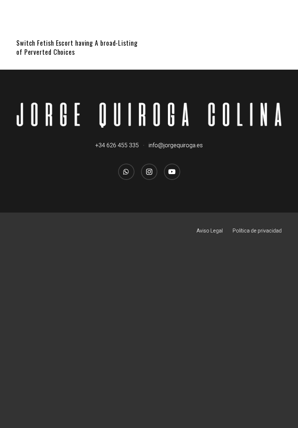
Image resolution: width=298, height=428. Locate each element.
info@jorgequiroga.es (176, 145)
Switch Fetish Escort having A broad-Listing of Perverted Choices (77, 47)
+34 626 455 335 (117, 145)
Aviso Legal (210, 231)
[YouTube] (172, 172)
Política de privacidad (257, 231)
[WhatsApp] (126, 172)
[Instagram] (149, 172)
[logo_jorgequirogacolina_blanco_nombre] (149, 115)
